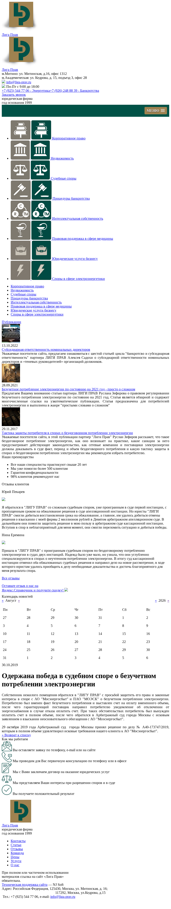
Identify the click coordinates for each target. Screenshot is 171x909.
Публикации (11, 322)
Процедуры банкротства (71, 198)
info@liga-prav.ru (18, 82)
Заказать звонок (14, 94)
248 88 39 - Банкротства (74, 90)
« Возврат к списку (16, 735)
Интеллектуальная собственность (77, 218)
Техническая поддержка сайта (24, 884)
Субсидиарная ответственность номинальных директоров (46, 349)
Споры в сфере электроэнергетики (78, 279)
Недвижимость (62, 158)
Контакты (18, 841)
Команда (17, 853)
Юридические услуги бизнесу (75, 259)
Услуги (16, 861)
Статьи (16, 845)
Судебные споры (63, 178)
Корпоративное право (69, 138)
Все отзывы (11, 578)
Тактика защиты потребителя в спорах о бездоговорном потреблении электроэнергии (67, 433)
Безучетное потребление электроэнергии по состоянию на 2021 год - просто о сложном (68, 389)
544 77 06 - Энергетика (26, 90)
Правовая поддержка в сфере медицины (82, 238)
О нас (15, 865)
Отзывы (17, 849)
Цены (15, 857)
